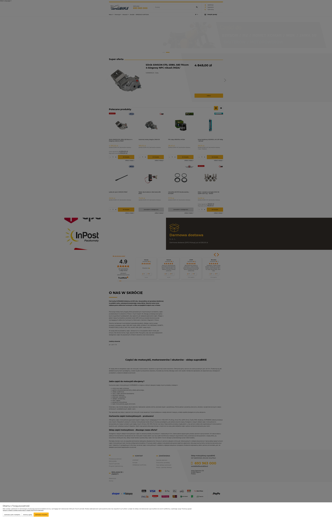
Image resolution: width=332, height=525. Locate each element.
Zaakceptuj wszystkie (41, 514)
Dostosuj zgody (27, 514)
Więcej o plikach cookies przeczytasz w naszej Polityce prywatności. (23, 510)
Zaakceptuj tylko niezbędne (12, 514)
